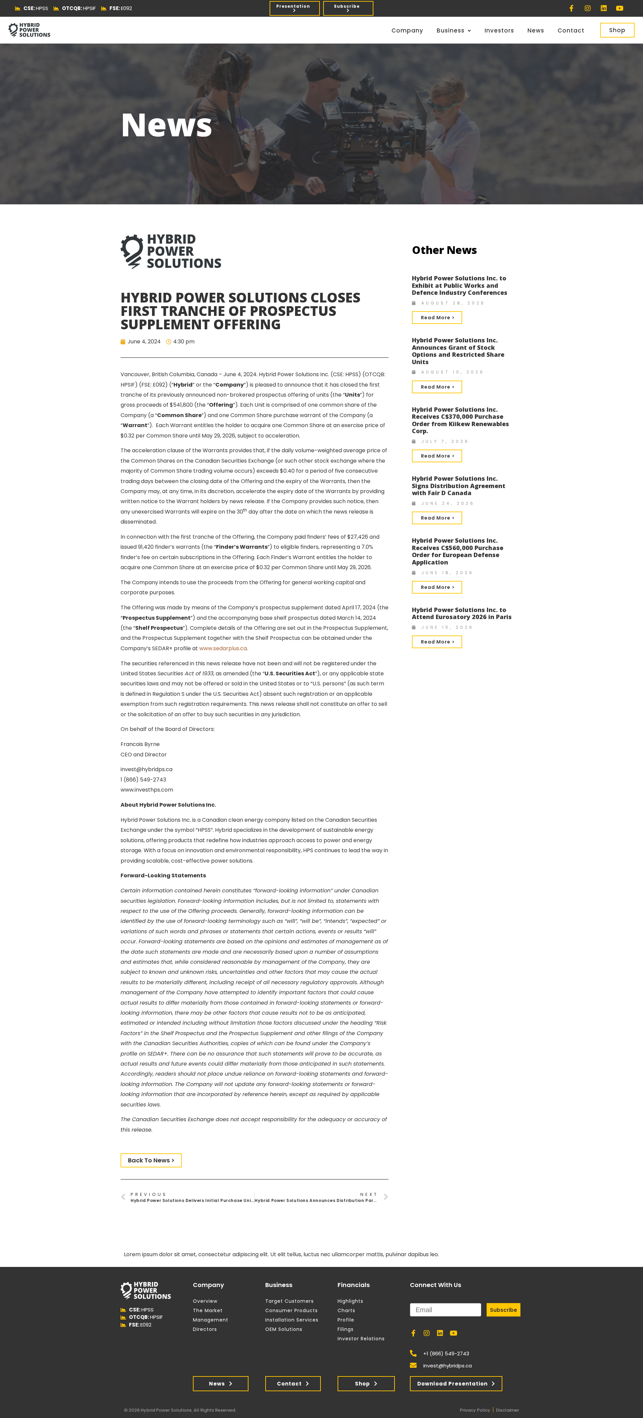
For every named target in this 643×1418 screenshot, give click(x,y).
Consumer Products (291, 1310)
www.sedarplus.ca (223, 648)
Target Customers (289, 1301)
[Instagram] (588, 8)
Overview (205, 1301)
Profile (346, 1319)
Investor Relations (361, 1338)
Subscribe (503, 1309)
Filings (346, 1329)
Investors (499, 30)
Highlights (350, 1301)
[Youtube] (620, 8)
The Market (208, 1310)
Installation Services (291, 1319)
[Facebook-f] (572, 8)
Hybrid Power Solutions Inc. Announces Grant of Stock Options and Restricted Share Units (458, 351)
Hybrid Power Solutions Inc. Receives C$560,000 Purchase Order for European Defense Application (457, 551)
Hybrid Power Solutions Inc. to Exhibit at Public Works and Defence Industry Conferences (459, 285)
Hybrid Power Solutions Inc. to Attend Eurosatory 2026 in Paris (462, 613)
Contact (571, 30)
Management (210, 1319)
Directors (205, 1329)
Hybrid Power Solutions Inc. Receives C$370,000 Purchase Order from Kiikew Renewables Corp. (460, 420)
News (535, 30)
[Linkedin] (604, 8)
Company (407, 30)
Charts (346, 1310)
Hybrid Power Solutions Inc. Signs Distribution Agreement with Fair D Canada (458, 485)
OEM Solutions (283, 1329)
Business (451, 30)
